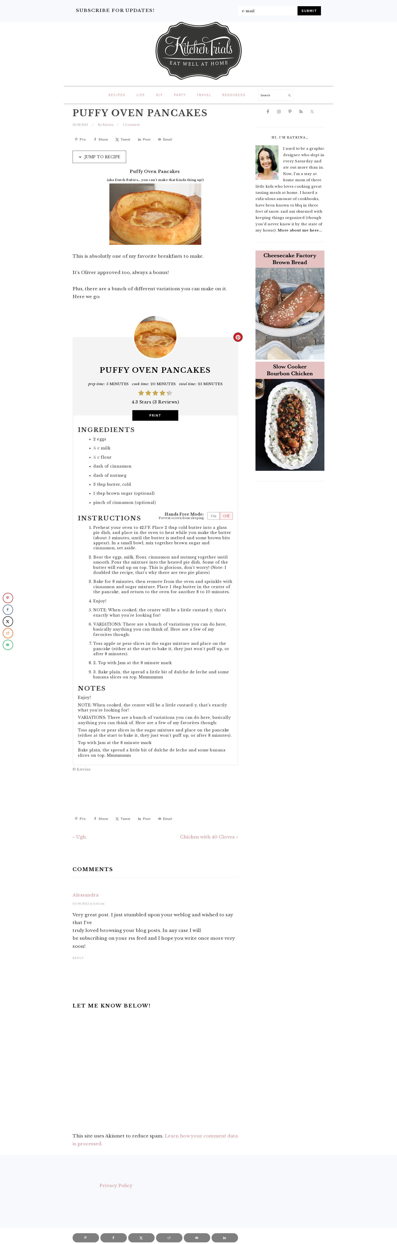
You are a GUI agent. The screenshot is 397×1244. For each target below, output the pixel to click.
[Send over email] (8, 645)
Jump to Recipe (101, 157)
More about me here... (300, 230)
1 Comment (131, 124)
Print (155, 415)
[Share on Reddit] (8, 633)
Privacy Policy (116, 1185)
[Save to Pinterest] (8, 598)
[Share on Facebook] (8, 609)
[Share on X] (8, 621)
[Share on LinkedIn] (225, 1237)
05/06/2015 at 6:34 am (89, 903)
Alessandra (86, 895)
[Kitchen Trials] (199, 80)
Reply (78, 958)
